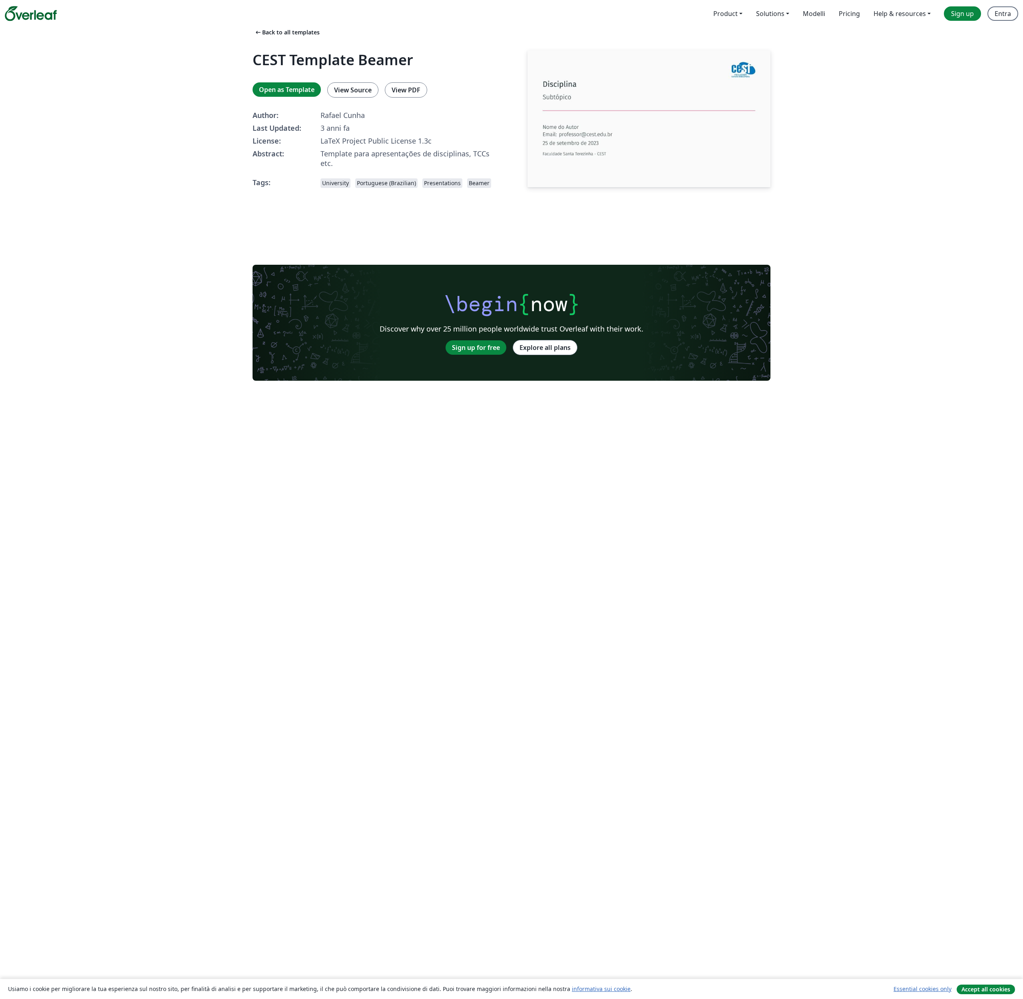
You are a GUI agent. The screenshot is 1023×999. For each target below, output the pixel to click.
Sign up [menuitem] (962, 13)
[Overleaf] (31, 13)
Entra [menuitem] (1003, 13)
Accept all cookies (985, 989)
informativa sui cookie (601, 989)
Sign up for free (476, 347)
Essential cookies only (922, 989)
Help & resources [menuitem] (900, 13)
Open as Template (286, 89)
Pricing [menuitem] (849, 13)
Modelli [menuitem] (814, 13)
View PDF (406, 90)
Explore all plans (545, 347)
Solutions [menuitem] (770, 13)
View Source (353, 90)
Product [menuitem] (725, 13)
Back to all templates (287, 32)
